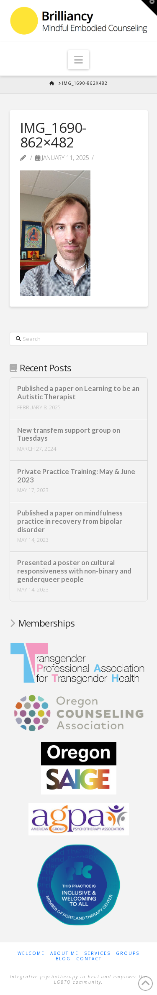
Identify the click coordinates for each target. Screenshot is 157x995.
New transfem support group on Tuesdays (68, 434)
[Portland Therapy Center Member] (79, 884)
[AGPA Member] (78, 818)
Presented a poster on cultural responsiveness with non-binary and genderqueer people (74, 571)
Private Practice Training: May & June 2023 (76, 476)
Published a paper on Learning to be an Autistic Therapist (78, 393)
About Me (64, 953)
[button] (78, 59)
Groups (127, 953)
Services (97, 953)
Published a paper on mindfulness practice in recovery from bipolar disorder (70, 521)
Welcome (31, 953)
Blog (63, 959)
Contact (89, 959)
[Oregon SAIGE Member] (78, 767)
